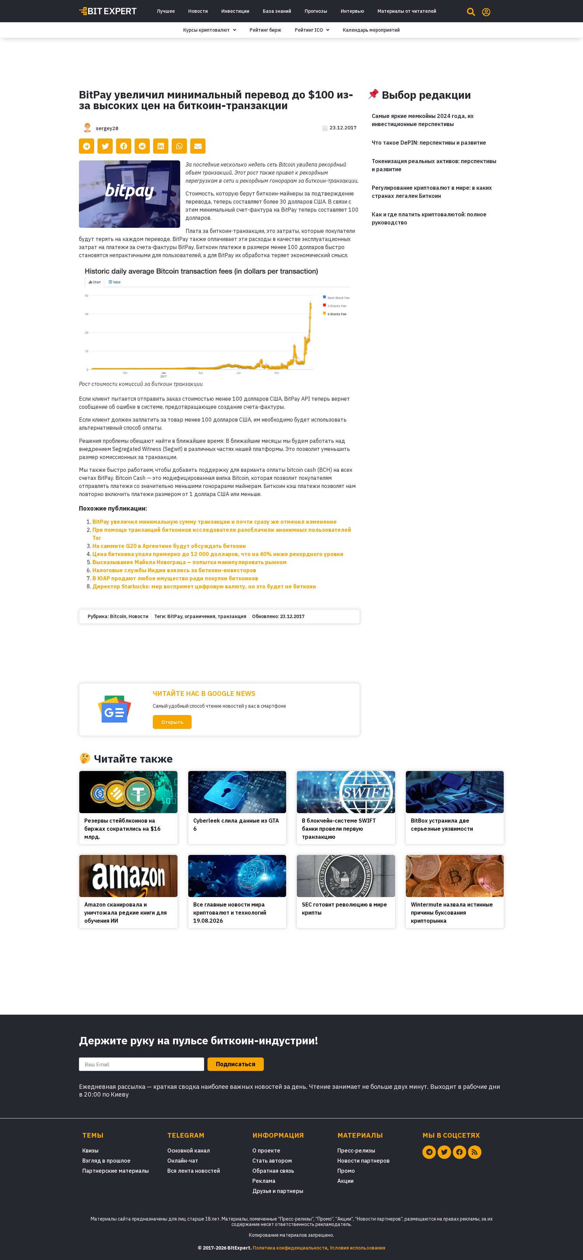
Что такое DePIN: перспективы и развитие (429, 142)
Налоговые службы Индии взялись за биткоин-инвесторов (174, 570)
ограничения (200, 616)
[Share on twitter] (105, 146)
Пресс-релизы (356, 1150)
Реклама (263, 1180)
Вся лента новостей (193, 1170)
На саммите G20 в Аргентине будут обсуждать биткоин (169, 546)
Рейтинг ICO (309, 30)
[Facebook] (459, 1152)
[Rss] (474, 1152)
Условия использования (357, 1248)
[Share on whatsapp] (179, 146)
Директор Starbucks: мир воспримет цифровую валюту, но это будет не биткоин (204, 586)
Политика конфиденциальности (290, 1248)
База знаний (277, 11)
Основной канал (188, 1150)
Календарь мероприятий (371, 30)
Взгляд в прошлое (106, 1160)
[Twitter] (444, 1152)
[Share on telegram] (86, 146)
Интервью (352, 11)
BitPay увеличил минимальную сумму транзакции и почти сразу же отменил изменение (214, 521)
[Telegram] (429, 1152)
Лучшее (166, 11)
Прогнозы (316, 11)
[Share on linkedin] (160, 146)
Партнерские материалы (115, 1170)
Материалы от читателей (407, 11)
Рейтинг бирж (265, 30)
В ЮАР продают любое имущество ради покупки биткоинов (175, 578)
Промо (346, 1170)
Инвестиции (235, 11)
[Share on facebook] (123, 146)
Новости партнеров (363, 1160)
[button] (172, 722)
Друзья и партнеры (277, 1191)
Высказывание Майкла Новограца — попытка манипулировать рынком (189, 562)
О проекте (266, 1150)
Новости (198, 11)
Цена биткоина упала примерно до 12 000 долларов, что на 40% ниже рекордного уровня (217, 554)
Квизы (90, 1150)
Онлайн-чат (182, 1160)
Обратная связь (273, 1170)
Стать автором (272, 1160)
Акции (345, 1180)
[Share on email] (197, 146)
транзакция (232, 616)
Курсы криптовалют (206, 30)
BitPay (174, 616)
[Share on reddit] (142, 146)
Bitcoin (118, 616)
